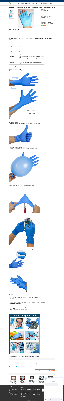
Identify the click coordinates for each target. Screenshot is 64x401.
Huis (18, 3)
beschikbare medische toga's (14, 386)
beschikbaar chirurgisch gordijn (24, 387)
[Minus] (61, 378)
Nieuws (51, 3)
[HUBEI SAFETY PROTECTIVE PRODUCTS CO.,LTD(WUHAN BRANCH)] (11, 3)
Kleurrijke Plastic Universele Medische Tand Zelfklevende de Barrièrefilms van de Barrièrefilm (37, 389)
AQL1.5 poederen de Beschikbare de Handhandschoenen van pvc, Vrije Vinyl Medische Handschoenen (13, 382)
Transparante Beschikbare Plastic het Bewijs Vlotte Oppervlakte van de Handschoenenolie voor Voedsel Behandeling (32, 383)
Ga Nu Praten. (51, 0)
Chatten (44, 25)
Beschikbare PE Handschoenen (34, 356)
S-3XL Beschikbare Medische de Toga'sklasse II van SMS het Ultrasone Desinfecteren (14, 395)
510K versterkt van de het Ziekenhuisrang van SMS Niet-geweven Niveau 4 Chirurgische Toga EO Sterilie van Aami (14, 389)
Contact (52, 370)
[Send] (61, 399)
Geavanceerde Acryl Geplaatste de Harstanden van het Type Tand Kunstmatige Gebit (36, 394)
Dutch (56, 0)
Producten (22, 3)
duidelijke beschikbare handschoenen (16, 356)
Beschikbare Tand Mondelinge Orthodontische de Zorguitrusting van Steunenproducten (36, 392)
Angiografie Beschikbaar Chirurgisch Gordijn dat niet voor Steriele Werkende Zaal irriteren (26, 389)
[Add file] (45, 399)
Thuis (9, 6)
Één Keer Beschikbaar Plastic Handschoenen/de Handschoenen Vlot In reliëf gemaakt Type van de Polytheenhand (41, 383)
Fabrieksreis (33, 3)
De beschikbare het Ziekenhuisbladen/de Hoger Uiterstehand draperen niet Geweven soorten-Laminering (25, 395)
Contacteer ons (45, 3)
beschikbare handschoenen (19, 6)
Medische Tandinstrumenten (36, 386)
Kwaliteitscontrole (39, 3)
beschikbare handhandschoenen (26, 356)
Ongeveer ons (27, 3)
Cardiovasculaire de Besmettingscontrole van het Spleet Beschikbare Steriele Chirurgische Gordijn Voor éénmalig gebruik (25, 392)
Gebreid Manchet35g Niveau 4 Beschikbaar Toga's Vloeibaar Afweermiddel (13, 393)
